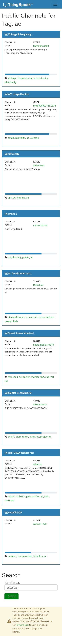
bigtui (11, 496)
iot (6, 381)
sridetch (37, 464)
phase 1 (12, 213)
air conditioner (16, 317)
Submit (11, 596)
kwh (15, 321)
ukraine (21, 197)
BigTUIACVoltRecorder (21, 452)
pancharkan (33, 496)
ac (31, 78)
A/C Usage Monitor (18, 94)
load (15, 376)
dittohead (38, 165)
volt (46, 496)
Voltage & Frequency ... (20, 34)
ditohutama (40, 404)
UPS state (14, 153)
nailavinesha (40, 225)
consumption (46, 317)
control (49, 376)
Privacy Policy (22, 625)
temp (11, 137)
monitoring (14, 257)
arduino (12, 556)
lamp (32, 436)
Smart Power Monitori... (21, 333)
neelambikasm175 (43, 344)
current (33, 317)
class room (22, 436)
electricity (10, 82)
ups (10, 197)
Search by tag (12, 582)
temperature (25, 556)
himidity (38, 556)
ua (27, 197)
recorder (9, 500)
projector (45, 436)
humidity (20, 137)
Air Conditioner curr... (20, 273)
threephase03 (41, 45)
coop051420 (15, 512)
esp (10, 376)
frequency (23, 78)
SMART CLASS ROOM (20, 393)
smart (11, 436)
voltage (12, 78)
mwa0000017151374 (44, 105)
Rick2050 (38, 284)
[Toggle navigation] (55, 4)
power (25, 257)
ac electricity (41, 78)
